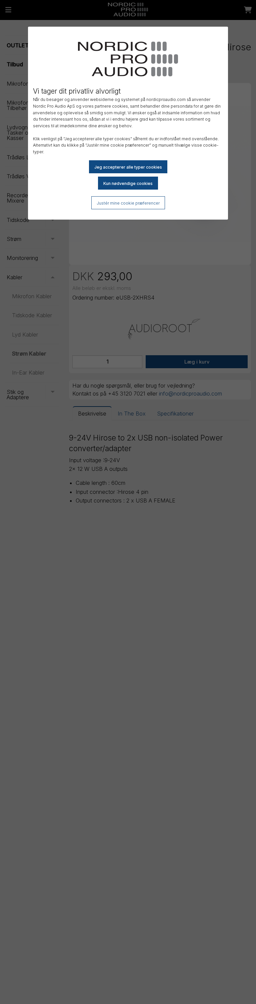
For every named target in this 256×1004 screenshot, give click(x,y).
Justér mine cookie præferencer (128, 203)
